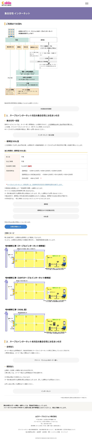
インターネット (46, 391)
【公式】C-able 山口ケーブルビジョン (6, 3)
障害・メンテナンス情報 (54, 432)
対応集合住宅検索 (46, 109)
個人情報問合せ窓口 (30, 432)
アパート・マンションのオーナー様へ (45, 360)
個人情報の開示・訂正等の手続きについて (65, 429)
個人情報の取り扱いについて (46, 429)
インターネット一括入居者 (46, 135)
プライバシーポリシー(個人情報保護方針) (28, 429)
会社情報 (44, 432)
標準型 (46, 204)
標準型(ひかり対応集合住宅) (46, 210)
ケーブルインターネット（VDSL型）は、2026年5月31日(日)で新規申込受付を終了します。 (35, 184)
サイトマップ (64, 432)
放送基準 (39, 432)
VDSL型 (46, 216)
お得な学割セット (15, 227)
